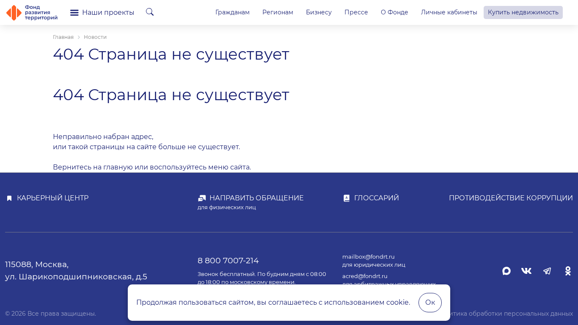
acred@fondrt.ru (365, 276)
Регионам (277, 12)
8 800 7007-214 (228, 260)
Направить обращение (256, 198)
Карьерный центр (52, 198)
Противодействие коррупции (511, 198)
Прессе (356, 12)
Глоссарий (376, 198)
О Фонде (394, 12)
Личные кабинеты (449, 12)
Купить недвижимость (523, 12)
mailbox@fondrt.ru (368, 257)
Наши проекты (108, 12)
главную (118, 167)
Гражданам (232, 12)
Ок (430, 302)
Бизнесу (319, 12)
